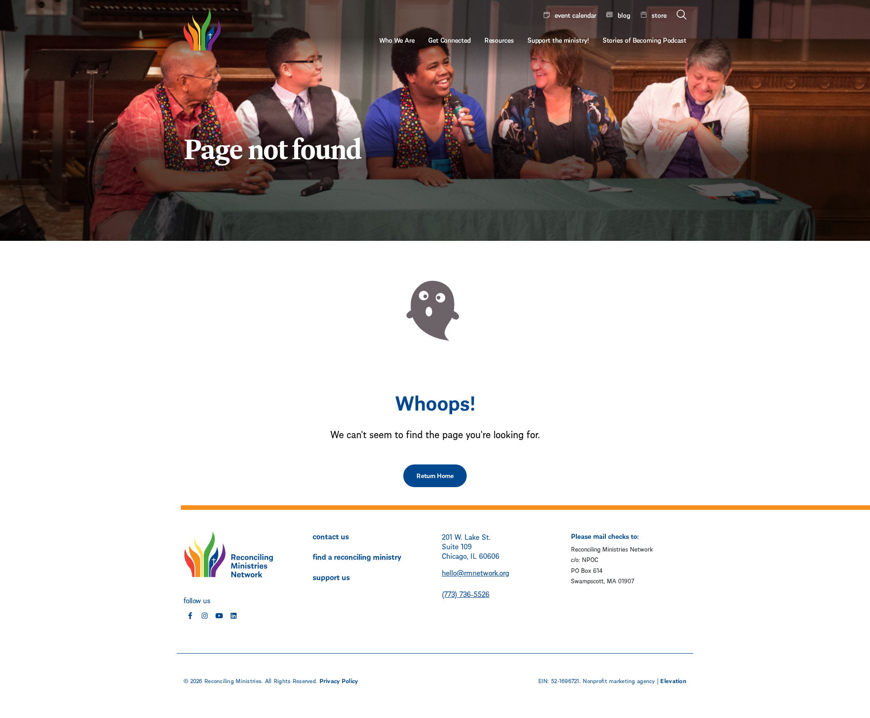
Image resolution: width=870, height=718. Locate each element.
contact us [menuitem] (331, 536)
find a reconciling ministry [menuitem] (357, 556)
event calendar (575, 14)
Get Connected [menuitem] (449, 39)
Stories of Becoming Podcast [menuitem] (644, 39)
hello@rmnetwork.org (475, 572)
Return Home (434, 475)
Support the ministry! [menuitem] (558, 39)
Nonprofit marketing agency (619, 680)
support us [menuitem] (331, 576)
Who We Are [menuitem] (397, 39)
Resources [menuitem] (499, 39)
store (659, 14)
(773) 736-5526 (465, 593)
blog (624, 14)
